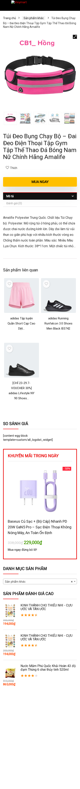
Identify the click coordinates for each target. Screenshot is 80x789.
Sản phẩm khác (34, 18)
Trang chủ (9, 18)
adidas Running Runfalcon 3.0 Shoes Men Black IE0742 (58, 323)
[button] (75, 37)
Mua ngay (40, 182)
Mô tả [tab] (10, 196)
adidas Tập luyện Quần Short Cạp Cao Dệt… (21, 323)
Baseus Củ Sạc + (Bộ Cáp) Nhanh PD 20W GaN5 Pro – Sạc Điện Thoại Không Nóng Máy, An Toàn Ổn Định (39, 527)
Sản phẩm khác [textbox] (39, 581)
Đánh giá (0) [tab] (14, 203)
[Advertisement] (40, 746)
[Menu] (5, 5)
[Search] (74, 5)
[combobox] (40, 581)
